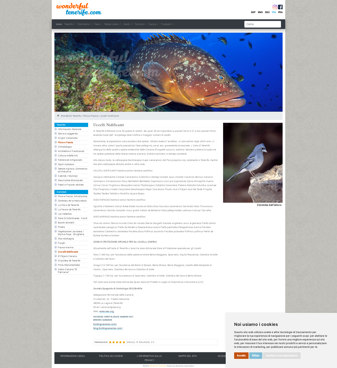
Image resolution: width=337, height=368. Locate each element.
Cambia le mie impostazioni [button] (282, 355)
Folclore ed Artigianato (70, 160)
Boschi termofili (66, 222)
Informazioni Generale (69, 129)
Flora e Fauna (90, 116)
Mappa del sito (188, 356)
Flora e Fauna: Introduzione (72, 196)
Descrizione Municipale (70, 180)
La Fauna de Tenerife (69, 209)
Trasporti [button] (166, 24)
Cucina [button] (152, 24)
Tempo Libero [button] (111, 24)
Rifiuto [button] (255, 355)
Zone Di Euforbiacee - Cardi (72, 218)
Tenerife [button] (68, 24)
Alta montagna (66, 238)
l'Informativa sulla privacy (149, 358)
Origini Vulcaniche (67, 138)
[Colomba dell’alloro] (253, 162)
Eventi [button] (127, 24)
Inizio (59, 24)
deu (267, 12)
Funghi (61, 243)
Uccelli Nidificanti (68, 251)
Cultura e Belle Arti (68, 155)
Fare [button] (97, 24)
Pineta (61, 227)
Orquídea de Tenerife (69, 260)
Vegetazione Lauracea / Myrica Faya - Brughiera (71, 233)
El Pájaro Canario (67, 256)
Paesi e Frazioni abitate (71, 184)
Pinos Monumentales (69, 265)
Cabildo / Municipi (68, 176)
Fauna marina (65, 247)
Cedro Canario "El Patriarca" (67, 270)
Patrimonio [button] (84, 24)
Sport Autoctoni (66, 164)
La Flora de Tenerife (68, 205)
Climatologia (65, 146)
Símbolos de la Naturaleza (72, 200)
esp (253, 12)
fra (280, 12)
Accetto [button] (241, 355)
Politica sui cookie (111, 356)
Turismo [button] (139, 24)
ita (274, 12)
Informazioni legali (72, 356)
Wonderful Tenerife (71, 116)
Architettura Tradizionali (71, 151)
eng (260, 12)
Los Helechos (65, 214)
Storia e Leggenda (68, 133)
